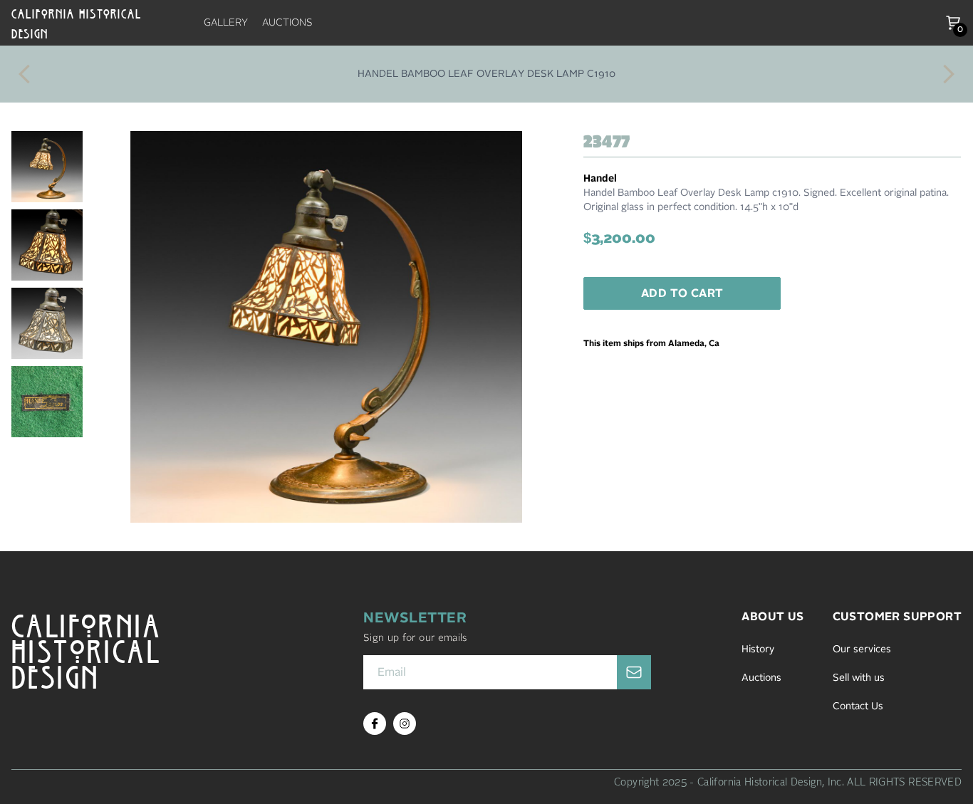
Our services (862, 649)
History (758, 649)
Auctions (761, 678)
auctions (287, 23)
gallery (226, 23)
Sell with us (859, 678)
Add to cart (682, 293)
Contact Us (858, 706)
